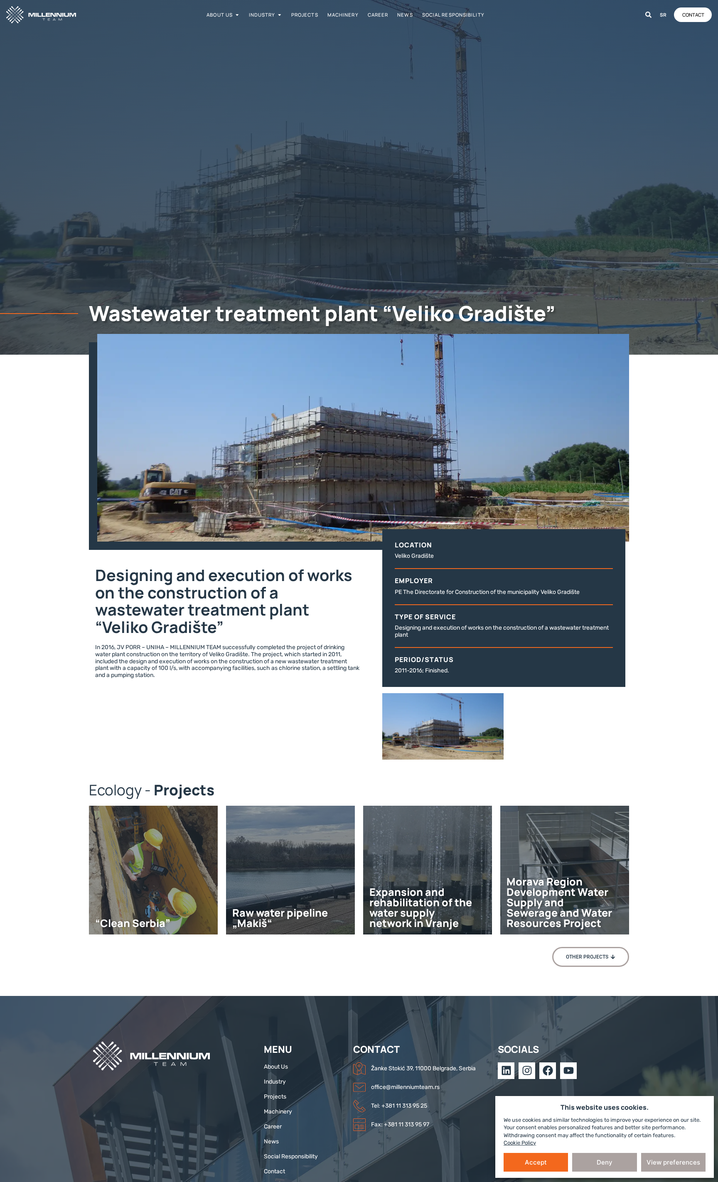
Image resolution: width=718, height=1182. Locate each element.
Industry (262, 15)
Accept (536, 1162)
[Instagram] (527, 1070)
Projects (304, 15)
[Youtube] (568, 1070)
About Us (220, 15)
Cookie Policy (520, 1143)
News (405, 15)
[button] (590, 957)
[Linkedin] (506, 1070)
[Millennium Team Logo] (52, 14)
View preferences (673, 1162)
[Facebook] (547, 1070)
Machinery (343, 15)
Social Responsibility (453, 15)
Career (378, 15)
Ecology (115, 790)
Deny (604, 1162)
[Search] (648, 15)
